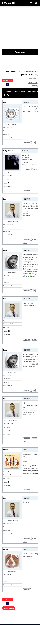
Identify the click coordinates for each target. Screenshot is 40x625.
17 (25, 399)
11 (25, 102)
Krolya (5, 549)
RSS (35, 75)
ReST (5, 102)
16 (25, 350)
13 (25, 199)
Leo (4, 199)
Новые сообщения (13, 72)
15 (25, 299)
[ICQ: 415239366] (33, 290)
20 (25, 549)
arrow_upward (35, 620)
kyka (5, 250)
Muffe (5, 450)
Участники (26, 72)
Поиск (30, 75)
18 (25, 450)
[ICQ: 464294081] (33, 142)
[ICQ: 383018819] (25, 242)
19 (25, 498)
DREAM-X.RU (8, 3)
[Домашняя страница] (34, 239)
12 (24, 151)
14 (25, 250)
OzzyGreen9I (8, 151)
